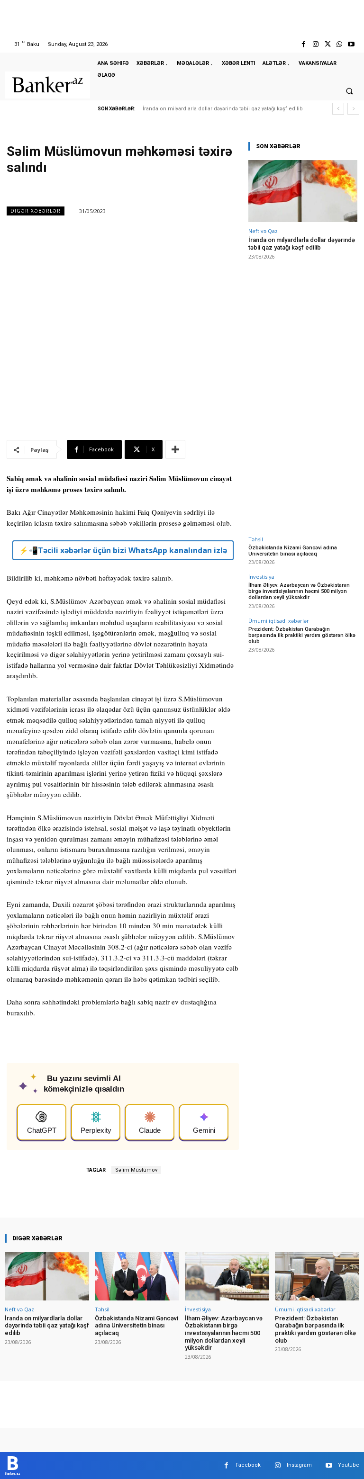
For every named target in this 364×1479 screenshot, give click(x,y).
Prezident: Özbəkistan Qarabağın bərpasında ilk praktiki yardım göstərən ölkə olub (301, 635)
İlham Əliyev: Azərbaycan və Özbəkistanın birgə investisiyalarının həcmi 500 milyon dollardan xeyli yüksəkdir (299, 591)
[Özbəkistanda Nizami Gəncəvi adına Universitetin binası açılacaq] (137, 1276)
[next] (353, 109)
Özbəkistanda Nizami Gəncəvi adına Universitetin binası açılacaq (292, 551)
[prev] (338, 109)
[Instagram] (315, 44)
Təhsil (255, 539)
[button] (349, 91)
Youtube (348, 1465)
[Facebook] (303, 44)
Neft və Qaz (263, 230)
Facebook (248, 1465)
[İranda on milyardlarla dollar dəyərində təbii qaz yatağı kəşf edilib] (302, 191)
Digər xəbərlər (35, 210)
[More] (175, 449)
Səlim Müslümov (136, 1170)
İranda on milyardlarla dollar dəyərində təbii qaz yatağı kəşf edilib (223, 109)
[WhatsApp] (340, 44)
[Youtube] (351, 44)
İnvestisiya (261, 576)
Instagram (299, 1465)
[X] (327, 44)
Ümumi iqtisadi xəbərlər (278, 620)
